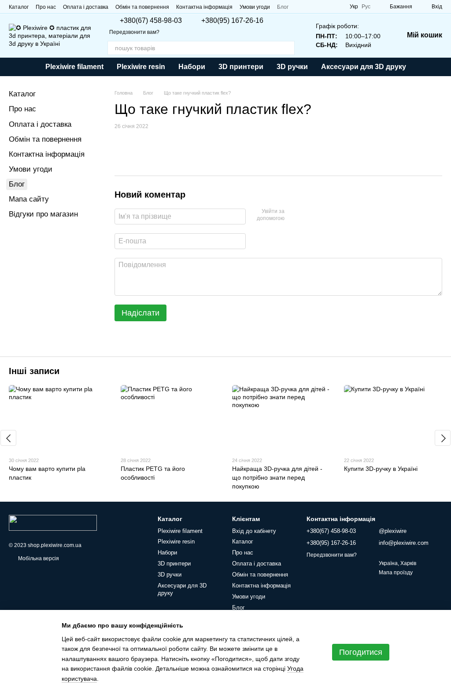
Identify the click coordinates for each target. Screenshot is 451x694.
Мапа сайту (29, 199)
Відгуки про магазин (43, 214)
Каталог (19, 7)
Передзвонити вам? (134, 32)
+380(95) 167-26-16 (232, 20)
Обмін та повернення (142, 7)
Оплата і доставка (85, 7)
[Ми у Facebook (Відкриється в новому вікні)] (314, 6)
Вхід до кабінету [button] (254, 531)
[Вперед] (443, 438)
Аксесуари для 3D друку (363, 66)
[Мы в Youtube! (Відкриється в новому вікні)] (325, 6)
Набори (191, 66)
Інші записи (34, 371)
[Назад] (8, 438)
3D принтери (240, 66)
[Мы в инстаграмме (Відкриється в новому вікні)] (335, 6)
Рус (366, 6)
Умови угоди (255, 7)
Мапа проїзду (396, 572)
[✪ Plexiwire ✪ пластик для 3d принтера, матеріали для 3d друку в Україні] (53, 522)
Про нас (46, 7)
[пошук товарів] (288, 48)
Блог (282, 7)
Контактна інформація (204, 7)
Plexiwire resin (141, 66)
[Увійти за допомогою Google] (308, 215)
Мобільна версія (38, 558)
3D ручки (292, 66)
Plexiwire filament (74, 66)
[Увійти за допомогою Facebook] (294, 215)
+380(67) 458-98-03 (151, 20)
